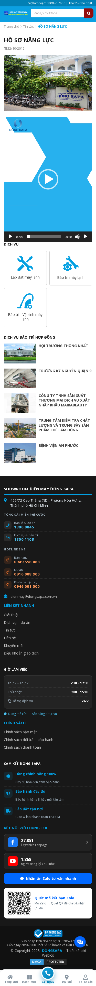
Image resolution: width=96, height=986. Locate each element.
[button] (48, 179)
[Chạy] (10, 236)
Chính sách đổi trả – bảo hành (28, 739)
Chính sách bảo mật (20, 731)
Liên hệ (10, 637)
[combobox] (62, 13)
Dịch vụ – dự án (17, 622)
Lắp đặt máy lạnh (25, 277)
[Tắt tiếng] (77, 236)
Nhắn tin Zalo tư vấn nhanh (51, 878)
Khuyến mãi (13, 645)
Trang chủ (11, 26)
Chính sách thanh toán (22, 747)
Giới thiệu (11, 614)
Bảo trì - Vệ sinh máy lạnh (25, 317)
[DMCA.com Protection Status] (48, 964)
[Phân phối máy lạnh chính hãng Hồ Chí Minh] (15, 13)
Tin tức (28, 26)
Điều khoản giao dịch (21, 653)
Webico (48, 955)
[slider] (44, 236)
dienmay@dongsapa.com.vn (33, 596)
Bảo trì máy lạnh (70, 277)
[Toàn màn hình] (85, 236)
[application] (48, 179)
